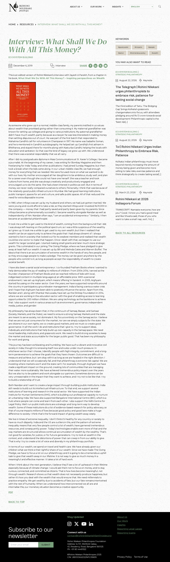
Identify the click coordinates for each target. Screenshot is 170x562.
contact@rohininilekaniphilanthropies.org (89, 535)
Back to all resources (130, 233)
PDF (10, 492)
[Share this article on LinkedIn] (95, 66)
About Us (75, 7)
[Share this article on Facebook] (90, 66)
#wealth (155, 53)
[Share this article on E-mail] (106, 66)
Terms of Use (141, 557)
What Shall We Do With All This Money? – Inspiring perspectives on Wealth (61, 78)
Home (12, 24)
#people (151, 47)
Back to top (16, 502)
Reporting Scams (126, 533)
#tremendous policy (137, 53)
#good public (123, 47)
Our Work (96, 7)
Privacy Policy (124, 557)
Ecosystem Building (20, 57)
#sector (121, 53)
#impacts (138, 47)
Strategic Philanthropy (129, 75)
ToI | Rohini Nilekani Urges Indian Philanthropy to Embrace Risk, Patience (138, 151)
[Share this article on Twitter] (101, 66)
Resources (27, 24)
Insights (116, 7)
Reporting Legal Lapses (129, 529)
